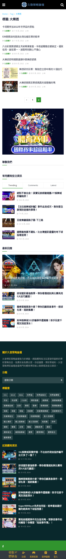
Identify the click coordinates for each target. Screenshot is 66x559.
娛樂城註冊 (8, 405)
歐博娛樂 (44, 405)
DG (5, 395)
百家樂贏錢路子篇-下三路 (30, 220)
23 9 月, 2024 (23, 314)
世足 (6, 400)
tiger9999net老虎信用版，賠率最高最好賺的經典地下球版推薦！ (40, 507)
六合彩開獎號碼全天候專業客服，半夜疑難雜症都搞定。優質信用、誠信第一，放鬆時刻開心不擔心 (32, 48)
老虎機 (45, 421)
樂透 (27, 405)
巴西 (19, 405)
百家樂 (30, 411)
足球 (21, 427)
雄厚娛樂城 (20, 432)
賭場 (13, 427)
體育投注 (51, 432)
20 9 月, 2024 (23, 327)
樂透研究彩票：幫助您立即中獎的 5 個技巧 (40, 69)
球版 (21, 411)
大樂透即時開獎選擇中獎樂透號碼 (19, 59)
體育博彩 (40, 432)
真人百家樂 (48, 416)
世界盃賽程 (54, 395)
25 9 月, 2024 (23, 300)
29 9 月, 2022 (35, 87)
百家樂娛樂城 (42, 411)
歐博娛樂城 (56, 405)
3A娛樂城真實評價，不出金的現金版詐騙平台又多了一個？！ (33, 279)
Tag (11, 14)
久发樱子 (7, 31)
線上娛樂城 (20, 421)
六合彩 (24, 400)
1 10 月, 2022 (19, 31)
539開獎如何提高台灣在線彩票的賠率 (21, 36)
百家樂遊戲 (35, 416)
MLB (13, 395)
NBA (21, 395)
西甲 (53, 421)
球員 (6, 411)
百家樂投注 (8, 416)
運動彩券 (39, 427)
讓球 (6, 427)
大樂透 (18, 14)
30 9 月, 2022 (19, 54)
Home (5, 14)
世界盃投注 (41, 395)
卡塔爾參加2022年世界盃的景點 (18, 26)
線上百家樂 (33, 421)
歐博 (35, 405)
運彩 (48, 427)
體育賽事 (7, 437)
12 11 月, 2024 (11, 285)
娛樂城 (45, 400)
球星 (13, 411)
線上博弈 (7, 421)
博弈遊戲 (34, 400)
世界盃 (30, 395)
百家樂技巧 (56, 411)
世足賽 (14, 400)
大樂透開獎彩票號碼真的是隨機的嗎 (37, 82)
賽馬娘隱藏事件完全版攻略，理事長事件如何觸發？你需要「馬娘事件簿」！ (40, 521)
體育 (30, 432)
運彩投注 (7, 432)
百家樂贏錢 (21, 416)
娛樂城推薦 (56, 400)
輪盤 (29, 427)
